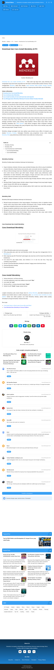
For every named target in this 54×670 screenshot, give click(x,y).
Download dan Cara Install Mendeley (13, 93)
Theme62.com (29, 667)
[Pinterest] (43, 325)
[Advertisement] (27, 23)
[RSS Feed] (33, 651)
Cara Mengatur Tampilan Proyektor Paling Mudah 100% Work (36, 555)
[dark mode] (49, 2)
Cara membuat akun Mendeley (11, 95)
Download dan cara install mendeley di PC (13, 81)
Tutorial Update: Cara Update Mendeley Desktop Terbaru (35, 578)
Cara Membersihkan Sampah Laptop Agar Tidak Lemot (34, 354)
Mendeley (12, 85)
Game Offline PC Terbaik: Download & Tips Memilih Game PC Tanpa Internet (11, 579)
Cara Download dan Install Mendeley (13, 148)
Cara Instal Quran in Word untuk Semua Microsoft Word (17, 305)
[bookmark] (51, 2)
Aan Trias (26, 342)
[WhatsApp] (16, 325)
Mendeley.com (7, 254)
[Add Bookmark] (21, 45)
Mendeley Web (6, 134)
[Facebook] (11, 325)
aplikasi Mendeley (32, 292)
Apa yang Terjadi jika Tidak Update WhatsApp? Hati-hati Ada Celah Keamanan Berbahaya (11, 362)
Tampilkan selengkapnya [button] (27, 493)
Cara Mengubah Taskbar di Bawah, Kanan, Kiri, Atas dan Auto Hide (11, 590)
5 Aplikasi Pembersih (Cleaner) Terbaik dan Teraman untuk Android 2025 (35, 568)
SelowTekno (10, 2)
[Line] (29, 325)
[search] (46, 2)
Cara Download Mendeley (13, 150)
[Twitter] (20, 325)
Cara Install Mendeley (12, 152)
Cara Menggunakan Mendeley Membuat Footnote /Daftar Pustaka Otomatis (23, 98)
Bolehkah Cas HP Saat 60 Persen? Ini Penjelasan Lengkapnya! (11, 567)
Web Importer (20, 123)
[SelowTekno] (3, 2)
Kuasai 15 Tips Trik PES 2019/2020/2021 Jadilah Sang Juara (11, 555)
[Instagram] (29, 651)
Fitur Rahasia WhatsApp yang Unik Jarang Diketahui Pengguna (36, 361)
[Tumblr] (34, 325)
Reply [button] (9, 376)
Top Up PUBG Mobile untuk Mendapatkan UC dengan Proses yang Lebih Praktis (19, 539)
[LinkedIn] (38, 325)
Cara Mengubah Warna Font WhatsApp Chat (10, 354)
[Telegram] (25, 325)
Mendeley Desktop (12, 133)
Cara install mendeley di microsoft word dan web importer (18, 96)
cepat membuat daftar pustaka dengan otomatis (39, 85)
